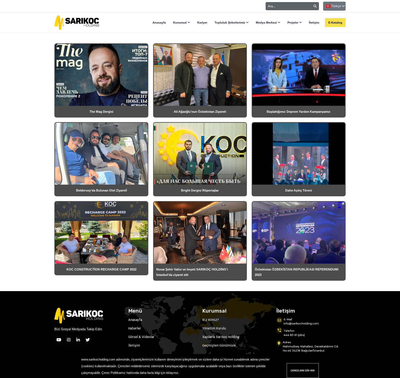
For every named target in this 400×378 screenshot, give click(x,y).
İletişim (314, 22)
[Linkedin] (78, 340)
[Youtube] (58, 340)
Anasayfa (159, 22)
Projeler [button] (293, 22)
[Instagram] (69, 340)
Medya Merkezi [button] (267, 22)
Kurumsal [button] (180, 22)
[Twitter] (88, 340)
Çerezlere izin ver (303, 370)
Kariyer (202, 22)
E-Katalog (335, 22)
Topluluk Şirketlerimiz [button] (230, 22)
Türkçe (336, 6)
